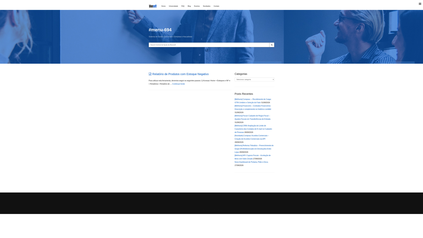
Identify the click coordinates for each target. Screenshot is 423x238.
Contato (216, 6)
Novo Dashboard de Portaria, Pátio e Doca (251, 162)
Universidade (173, 6)
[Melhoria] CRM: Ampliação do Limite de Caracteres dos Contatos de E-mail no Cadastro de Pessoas (253, 129)
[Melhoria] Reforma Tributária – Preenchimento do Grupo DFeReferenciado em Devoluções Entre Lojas (254, 149)
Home (163, 6)
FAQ (182, 6)
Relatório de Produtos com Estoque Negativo (180, 74)
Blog (189, 6)
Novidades (206, 6)
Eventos (197, 6)
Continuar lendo (178, 84)
